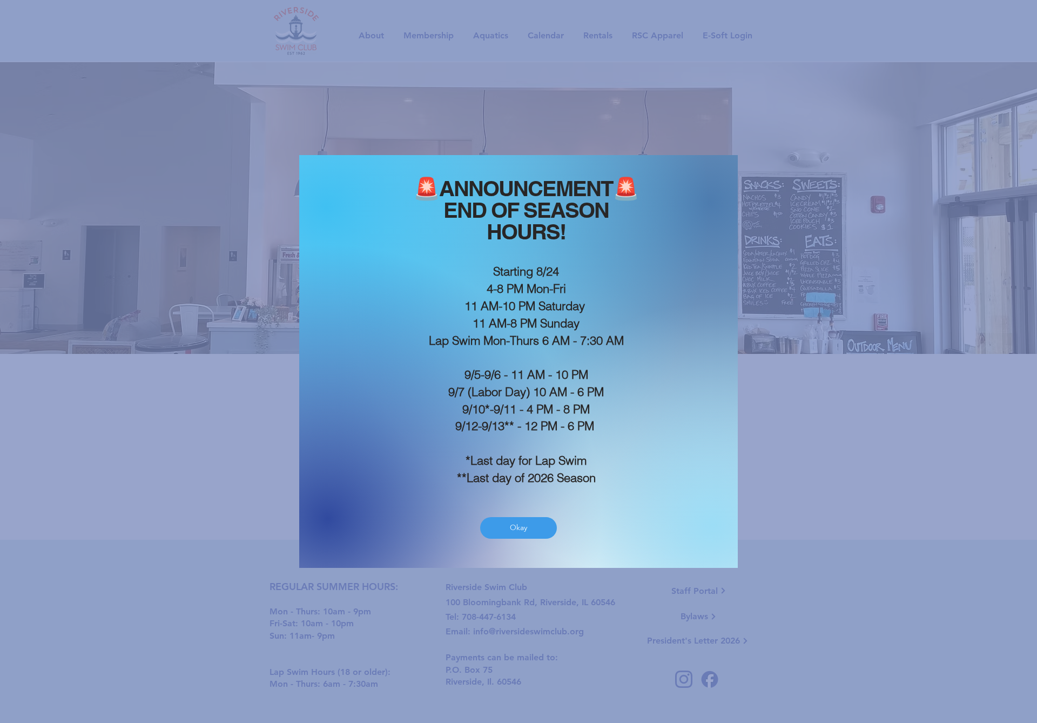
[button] (518, 528)
